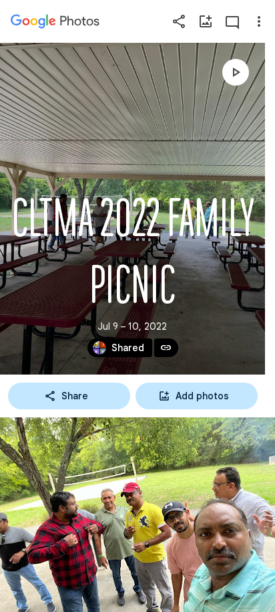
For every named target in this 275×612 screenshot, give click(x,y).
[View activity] (232, 21)
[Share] (179, 21)
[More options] (259, 21)
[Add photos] (205, 21)
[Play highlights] (236, 72)
